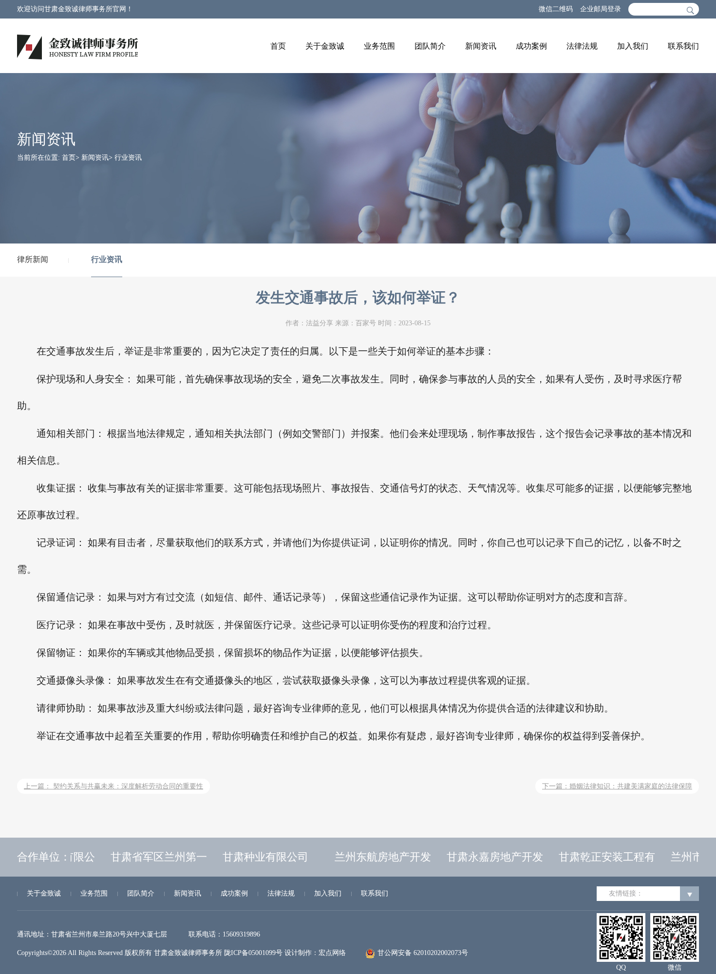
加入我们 (632, 46)
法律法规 (582, 46)
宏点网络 (332, 952)
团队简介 (430, 46)
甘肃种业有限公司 (258, 857)
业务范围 (379, 46)
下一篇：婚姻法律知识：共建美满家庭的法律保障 (617, 786)
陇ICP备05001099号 (253, 952)
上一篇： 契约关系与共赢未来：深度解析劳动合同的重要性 (113, 786)
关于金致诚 (324, 46)
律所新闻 (32, 259)
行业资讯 (106, 259)
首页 (278, 46)
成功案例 (531, 46)
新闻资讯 (480, 46)
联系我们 (683, 46)
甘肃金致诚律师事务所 (188, 952)
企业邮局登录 (600, 9)
